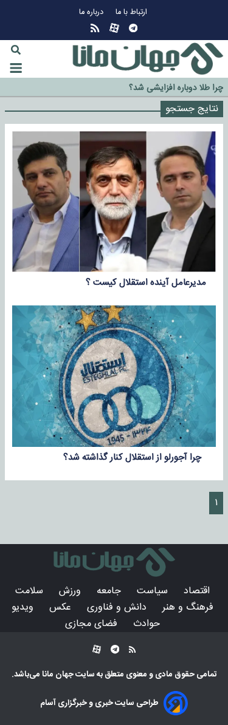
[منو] (15, 68)
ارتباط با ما (133, 12)
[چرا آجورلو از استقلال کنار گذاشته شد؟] (114, 375)
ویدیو (24, 607)
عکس (61, 607)
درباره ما (92, 12)
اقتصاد (198, 591)
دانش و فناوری (118, 607)
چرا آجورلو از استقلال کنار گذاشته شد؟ (134, 457)
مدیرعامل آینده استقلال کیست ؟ (146, 282)
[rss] (95, 28)
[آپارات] (114, 28)
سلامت (30, 591)
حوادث (148, 624)
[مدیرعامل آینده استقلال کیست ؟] (114, 201)
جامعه (110, 591)
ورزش (71, 591)
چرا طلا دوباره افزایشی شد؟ (176, 88)
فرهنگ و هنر (189, 607)
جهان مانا (57, 674)
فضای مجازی (92, 624)
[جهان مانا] (148, 59)
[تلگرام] (133, 28)
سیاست (154, 591)
